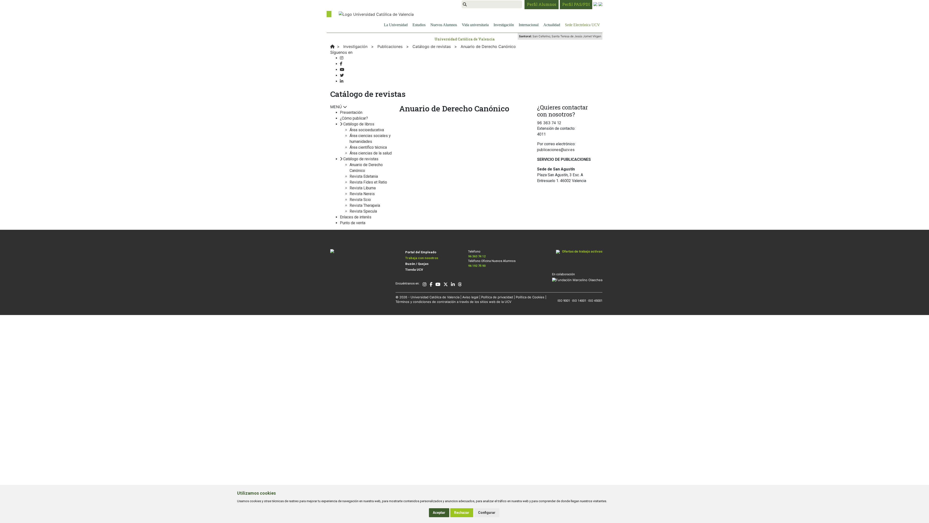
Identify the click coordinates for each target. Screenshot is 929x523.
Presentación (351, 112)
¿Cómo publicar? (354, 118)
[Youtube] (342, 69)
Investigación (504, 25)
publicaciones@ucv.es (556, 149)
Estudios (419, 25)
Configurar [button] (486, 513)
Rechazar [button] (461, 513)
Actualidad (551, 25)
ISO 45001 (595, 300)
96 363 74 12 (477, 256)
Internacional (529, 25)
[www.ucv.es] (332, 46)
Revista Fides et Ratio (368, 182)
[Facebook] (341, 64)
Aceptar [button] (439, 513)
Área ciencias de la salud (371, 153)
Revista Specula (363, 211)
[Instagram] (341, 58)
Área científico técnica (368, 147)
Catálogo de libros (358, 124)
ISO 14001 (579, 300)
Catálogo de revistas (360, 159)
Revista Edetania (364, 176)
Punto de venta (352, 223)
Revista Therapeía (365, 205)
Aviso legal (470, 297)
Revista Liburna (363, 188)
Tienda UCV (414, 269)
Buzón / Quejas (416, 264)
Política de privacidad (497, 297)
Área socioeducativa (367, 130)
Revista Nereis (362, 194)
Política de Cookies (530, 297)
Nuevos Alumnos (443, 25)
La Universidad (396, 25)
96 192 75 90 (477, 266)
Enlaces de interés (355, 217)
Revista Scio (360, 199)
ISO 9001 (564, 300)
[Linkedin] (341, 81)
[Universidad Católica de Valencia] (376, 13)
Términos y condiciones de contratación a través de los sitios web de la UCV (453, 302)
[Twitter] (342, 75)
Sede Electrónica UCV (582, 25)
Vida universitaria (475, 25)
